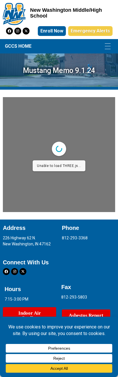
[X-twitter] (26, 31)
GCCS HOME (18, 46)
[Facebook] (9, 31)
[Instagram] (17, 31)
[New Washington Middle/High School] (14, 14)
